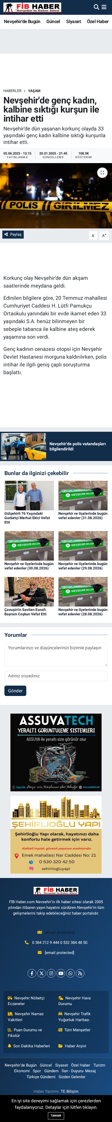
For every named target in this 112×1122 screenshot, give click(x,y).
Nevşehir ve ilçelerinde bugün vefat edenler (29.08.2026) (83, 566)
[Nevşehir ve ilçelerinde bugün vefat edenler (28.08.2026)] (83, 591)
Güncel (53, 21)
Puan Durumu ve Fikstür (25, 1033)
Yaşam (34, 91)
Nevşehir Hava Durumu (74, 1001)
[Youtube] (61, 973)
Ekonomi (22, 1071)
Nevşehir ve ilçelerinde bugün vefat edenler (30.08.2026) (29, 566)
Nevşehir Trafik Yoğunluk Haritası (74, 1017)
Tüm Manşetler (77, 1030)
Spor (37, 1071)
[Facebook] (32, 973)
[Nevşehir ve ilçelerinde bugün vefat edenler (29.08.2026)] (83, 545)
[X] (41, 973)
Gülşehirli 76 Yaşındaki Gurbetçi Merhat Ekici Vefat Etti (27, 517)
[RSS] (80, 973)
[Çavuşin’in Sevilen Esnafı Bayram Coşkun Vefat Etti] (29, 591)
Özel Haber (98, 21)
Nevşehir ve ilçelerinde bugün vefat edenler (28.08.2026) (83, 612)
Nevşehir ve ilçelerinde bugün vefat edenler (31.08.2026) (83, 515)
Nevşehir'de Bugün (22, 21)
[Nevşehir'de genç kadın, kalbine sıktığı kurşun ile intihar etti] (56, 195)
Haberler (12, 91)
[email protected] (59, 932)
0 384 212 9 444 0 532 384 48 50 (59, 942)
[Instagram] (51, 973)
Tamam (56, 1115)
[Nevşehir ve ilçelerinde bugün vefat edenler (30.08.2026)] (29, 545)
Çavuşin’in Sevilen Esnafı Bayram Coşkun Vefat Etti (25, 612)
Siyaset (73, 21)
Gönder (15, 690)
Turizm (99, 1065)
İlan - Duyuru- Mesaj (79, 1071)
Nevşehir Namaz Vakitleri (26, 1017)
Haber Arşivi (75, 1046)
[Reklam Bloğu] (56, 752)
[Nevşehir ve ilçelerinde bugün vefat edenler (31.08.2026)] (83, 495)
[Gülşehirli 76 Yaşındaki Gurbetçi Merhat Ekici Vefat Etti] (29, 495)
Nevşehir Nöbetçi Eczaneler (26, 1001)
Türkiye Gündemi (41, 1077)
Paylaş (16, 234)
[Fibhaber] (32, 7)
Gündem (51, 1071)
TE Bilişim (69, 1091)
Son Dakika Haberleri (31, 1046)
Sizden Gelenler (72, 1077)
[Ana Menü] (104, 7)
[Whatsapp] (70, 973)
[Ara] (96, 7)
